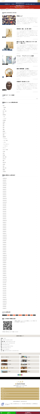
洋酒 (3, 153)
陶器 (3, 160)
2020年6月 (4, 224)
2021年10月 (5, 202)
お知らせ (4, 158)
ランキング (5, 138)
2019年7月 (4, 244)
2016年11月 (5, 301)
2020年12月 (5, 220)
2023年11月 (5, 183)
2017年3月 (4, 293)
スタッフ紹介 (6, 140)
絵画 (3, 105)
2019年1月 (4, 253)
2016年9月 (4, 304)
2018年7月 (4, 264)
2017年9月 (4, 282)
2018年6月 (4, 266)
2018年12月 (5, 255)
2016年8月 (4, 306)
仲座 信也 (18, 66)
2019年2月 (4, 251)
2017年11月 (5, 279)
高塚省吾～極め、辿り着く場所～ (24, 28)
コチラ (18, 7)
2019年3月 (4, 249)
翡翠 (3, 125)
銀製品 (4, 131)
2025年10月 (5, 178)
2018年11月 (5, 257)
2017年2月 (4, 295)
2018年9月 (4, 260)
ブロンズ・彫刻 (5, 149)
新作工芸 (4, 162)
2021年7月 (4, 207)
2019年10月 (5, 238)
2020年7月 (4, 222)
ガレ (4, 116)
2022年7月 (4, 189)
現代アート (9, 24)
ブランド (4, 147)
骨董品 (6, 24)
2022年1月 (4, 196)
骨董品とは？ (20, 16)
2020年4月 (4, 227)
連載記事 (4, 136)
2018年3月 (4, 271)
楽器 (3, 127)
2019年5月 (4, 246)
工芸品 (4, 151)
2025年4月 (4, 180)
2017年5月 (4, 290)
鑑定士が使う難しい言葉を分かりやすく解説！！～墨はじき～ (27, 42)
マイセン (7, 64)
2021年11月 (5, 200)
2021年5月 (4, 211)
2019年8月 (4, 242)
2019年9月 (4, 240)
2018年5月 (4, 268)
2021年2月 (4, 216)
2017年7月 (4, 286)
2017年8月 (4, 284)
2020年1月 (4, 233)
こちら (10, 331)
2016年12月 (5, 299)
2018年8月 (4, 262)
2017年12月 (5, 277)
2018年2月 (4, 273)
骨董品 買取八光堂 (3, 9)
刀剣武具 (4, 171)
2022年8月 (4, 187)
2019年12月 (5, 235)
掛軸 (3, 129)
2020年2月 (4, 231)
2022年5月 (4, 191)
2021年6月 (4, 209)
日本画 (5, 107)
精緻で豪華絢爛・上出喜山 (23, 68)
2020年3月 (4, 229)
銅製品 (4, 169)
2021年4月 (4, 213)
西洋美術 (3, 64)
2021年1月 (4, 218)
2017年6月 (4, 288)
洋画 (4, 109)
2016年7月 (4, 308)
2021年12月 (5, 198)
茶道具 (4, 164)
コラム (3, 24)
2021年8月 (4, 205)
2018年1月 (4, 275)
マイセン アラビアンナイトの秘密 (25, 55)
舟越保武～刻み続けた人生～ (23, 81)
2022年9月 (4, 185)
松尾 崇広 (18, 26)
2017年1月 (4, 297)
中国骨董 (4, 120)
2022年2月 (4, 194)
